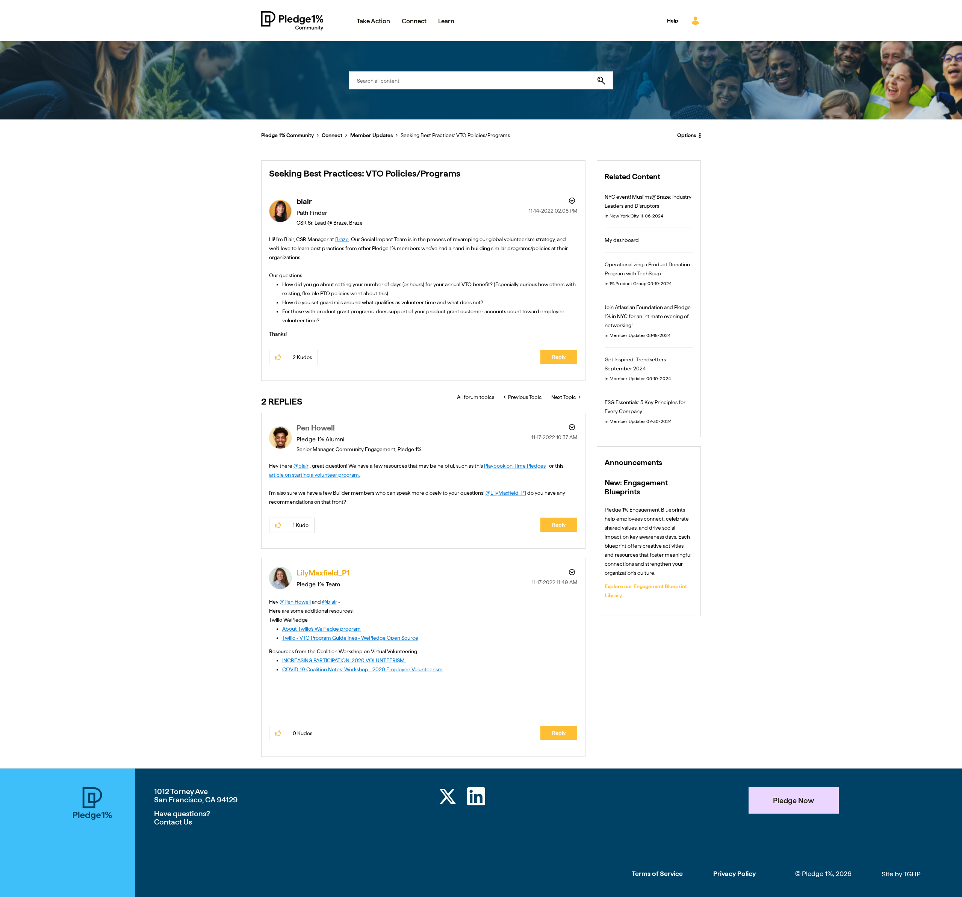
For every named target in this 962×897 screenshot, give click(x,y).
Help (672, 21)
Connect (332, 135)
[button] (278, 357)
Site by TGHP (901, 874)
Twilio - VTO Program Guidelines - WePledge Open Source (350, 638)
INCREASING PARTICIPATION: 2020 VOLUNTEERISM (344, 660)
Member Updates (371, 135)
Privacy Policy (734, 873)
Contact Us (173, 821)
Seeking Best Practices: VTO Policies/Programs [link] (455, 135)
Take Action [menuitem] (373, 21)
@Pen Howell (295, 602)
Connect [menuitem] (414, 21)
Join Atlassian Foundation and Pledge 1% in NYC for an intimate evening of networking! (648, 316)
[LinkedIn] (476, 797)
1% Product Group (628, 283)
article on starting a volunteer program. (314, 475)
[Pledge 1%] (92, 842)
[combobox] (481, 80)
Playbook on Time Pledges (515, 466)
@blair (301, 466)
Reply (559, 357)
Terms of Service (657, 873)
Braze (342, 239)
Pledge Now (793, 800)
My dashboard (622, 240)
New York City (624, 216)
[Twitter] (447, 797)
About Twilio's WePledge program (321, 629)
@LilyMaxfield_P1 (506, 493)
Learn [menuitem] (446, 21)
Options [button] (686, 135)
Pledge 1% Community (292, 21)
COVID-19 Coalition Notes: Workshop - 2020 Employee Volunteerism (362, 669)
